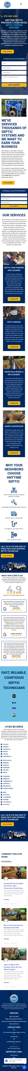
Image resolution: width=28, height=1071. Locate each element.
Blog (14, 1057)
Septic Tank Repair (14, 1016)
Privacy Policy (14, 1055)
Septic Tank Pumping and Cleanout (14, 1019)
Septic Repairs (14, 322)
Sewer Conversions (14, 426)
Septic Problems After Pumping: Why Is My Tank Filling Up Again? (13, 967)
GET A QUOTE (14, 85)
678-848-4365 (7, 175)
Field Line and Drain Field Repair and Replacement (14, 1021)
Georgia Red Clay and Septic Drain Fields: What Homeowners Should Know (13, 886)
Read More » (6, 899)
